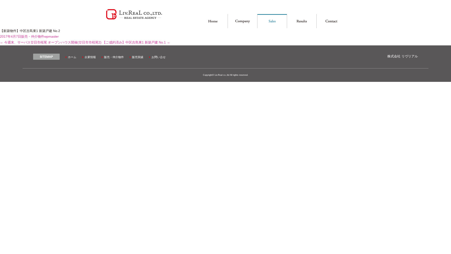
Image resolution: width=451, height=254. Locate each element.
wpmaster (51, 36)
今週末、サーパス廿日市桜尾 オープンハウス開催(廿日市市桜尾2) (50, 42)
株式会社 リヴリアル (402, 56)
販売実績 (137, 57)
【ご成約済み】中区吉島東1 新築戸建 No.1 (136, 42)
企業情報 (90, 57)
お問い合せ (159, 57)
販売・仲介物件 (32, 36)
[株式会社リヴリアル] (134, 19)
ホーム (72, 57)
